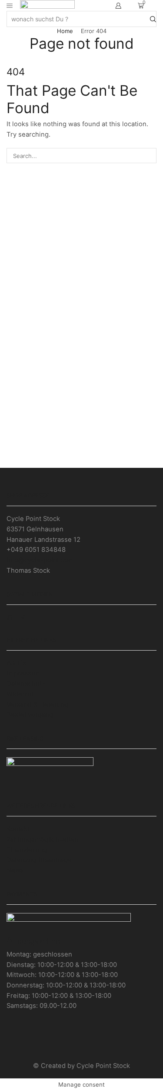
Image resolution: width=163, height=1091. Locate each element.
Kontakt (18, 829)
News (15, 870)
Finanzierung (27, 850)
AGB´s (16, 663)
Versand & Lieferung (38, 704)
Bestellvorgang (30, 714)
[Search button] (153, 18)
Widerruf (20, 694)
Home (65, 30)
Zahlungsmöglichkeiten (42, 839)
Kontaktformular (81, 449)
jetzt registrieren (81, 352)
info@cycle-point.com (40, 560)
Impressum (24, 673)
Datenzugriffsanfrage (39, 860)
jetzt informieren (81, 256)
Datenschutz (26, 684)
